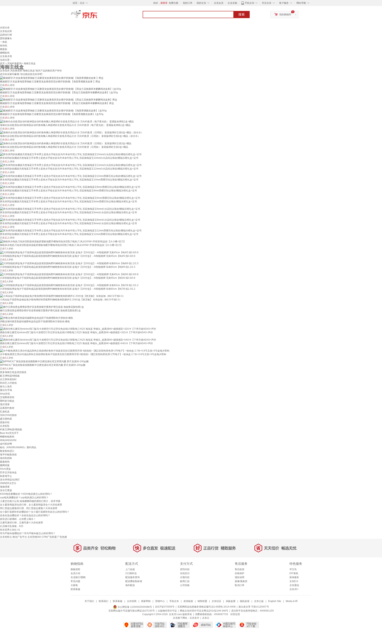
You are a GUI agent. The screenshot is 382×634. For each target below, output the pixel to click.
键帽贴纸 (5, 52)
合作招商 (131, 601)
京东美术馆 (6, 56)
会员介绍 (75, 573)
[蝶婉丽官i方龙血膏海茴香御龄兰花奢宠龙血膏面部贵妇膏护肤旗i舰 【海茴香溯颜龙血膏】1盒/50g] (53, 110)
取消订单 (239, 585)
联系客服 (75, 589)
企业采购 (232, 3)
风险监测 (230, 601)
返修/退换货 (241, 581)
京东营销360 (34, 537)
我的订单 (187, 3)
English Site (274, 601)
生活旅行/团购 (78, 577)
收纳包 (3, 45)
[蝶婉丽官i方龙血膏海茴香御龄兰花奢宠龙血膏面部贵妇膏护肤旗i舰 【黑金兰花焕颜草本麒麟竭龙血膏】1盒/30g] (60, 88)
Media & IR (292, 601)
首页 (2, 63)
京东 (97, 16)
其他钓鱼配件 (14, 63)
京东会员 (218, 3)
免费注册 (173, 3)
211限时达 (131, 573)
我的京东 (201, 3)
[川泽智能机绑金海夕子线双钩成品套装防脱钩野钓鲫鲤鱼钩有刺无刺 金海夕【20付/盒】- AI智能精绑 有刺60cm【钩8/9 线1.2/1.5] (69, 263)
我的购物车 (285, 14)
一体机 (3, 42)
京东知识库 (6, 31)
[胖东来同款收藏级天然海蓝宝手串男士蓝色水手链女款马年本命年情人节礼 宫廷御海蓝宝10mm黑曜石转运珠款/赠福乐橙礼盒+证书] (70, 175)
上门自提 (130, 569)
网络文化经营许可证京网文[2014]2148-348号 (204, 610)
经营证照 (235, 614)
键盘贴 (3, 49)
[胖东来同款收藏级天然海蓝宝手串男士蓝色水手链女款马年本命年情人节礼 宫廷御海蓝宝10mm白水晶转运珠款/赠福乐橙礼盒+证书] (70, 154)
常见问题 (75, 581)
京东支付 (194, 617)
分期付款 (185, 577)
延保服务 (294, 577)
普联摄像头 (6, 38)
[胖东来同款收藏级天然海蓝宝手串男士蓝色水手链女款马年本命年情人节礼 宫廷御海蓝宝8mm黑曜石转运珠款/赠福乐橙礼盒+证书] (70, 186)
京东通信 (294, 585)
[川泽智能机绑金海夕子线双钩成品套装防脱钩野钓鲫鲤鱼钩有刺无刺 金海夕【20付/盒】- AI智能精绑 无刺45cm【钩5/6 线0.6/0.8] (69, 274)
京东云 (205, 617)
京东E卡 (293, 581)
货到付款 (185, 569)
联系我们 (103, 601)
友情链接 (188, 601)
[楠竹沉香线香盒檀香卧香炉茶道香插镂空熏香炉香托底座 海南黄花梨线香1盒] (42, 306)
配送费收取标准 (133, 581)
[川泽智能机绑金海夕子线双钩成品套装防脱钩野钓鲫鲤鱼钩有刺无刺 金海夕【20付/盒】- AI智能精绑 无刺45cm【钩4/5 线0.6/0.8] (69, 252)
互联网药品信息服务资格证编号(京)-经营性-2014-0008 (206, 607)
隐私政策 (244, 601)
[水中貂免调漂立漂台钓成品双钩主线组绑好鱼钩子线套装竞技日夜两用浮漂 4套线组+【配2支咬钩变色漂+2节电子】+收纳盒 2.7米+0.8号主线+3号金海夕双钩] (84, 350)
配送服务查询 (132, 577)
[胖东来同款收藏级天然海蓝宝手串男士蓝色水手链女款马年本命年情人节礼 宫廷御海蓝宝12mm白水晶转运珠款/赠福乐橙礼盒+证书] (70, 165)
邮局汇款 (185, 581)
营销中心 (160, 601)
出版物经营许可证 (167, 610)
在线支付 (185, 573)
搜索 (241, 14)
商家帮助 (146, 601)
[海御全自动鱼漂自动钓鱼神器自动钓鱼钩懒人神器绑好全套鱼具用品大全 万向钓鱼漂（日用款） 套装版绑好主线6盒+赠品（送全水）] (71, 132)
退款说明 (239, 577)
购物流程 (75, 569)
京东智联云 (6, 537)
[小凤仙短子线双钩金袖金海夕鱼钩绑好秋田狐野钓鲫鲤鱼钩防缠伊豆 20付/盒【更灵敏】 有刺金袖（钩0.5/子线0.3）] (62, 296)
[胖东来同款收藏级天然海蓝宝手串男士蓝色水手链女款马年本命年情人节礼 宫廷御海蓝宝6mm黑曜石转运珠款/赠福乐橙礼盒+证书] (70, 197)
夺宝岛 (293, 569)
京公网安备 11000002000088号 (134, 607)
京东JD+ (294, 589)
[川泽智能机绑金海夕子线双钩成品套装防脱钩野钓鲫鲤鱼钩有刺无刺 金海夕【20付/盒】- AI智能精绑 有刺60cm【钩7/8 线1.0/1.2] (69, 285)
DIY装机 (293, 573)
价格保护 (239, 573)
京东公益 (259, 601)
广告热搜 (62, 537)
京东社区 (216, 601)
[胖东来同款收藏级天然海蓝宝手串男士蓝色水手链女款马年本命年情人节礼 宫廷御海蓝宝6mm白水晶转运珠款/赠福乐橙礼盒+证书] (70, 208)
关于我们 (89, 601)
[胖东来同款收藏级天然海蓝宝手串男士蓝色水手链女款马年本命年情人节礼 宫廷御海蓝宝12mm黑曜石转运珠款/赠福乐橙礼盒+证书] (70, 230)
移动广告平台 (20, 537)
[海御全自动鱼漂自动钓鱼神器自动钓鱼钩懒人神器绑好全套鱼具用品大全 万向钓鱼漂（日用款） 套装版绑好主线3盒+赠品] (65, 143)
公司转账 (185, 585)
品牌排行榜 (6, 34)
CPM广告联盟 (49, 537)
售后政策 (239, 569)
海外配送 (130, 585)
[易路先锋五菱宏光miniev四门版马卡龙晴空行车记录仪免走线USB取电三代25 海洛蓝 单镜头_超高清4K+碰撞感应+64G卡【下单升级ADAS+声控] (78, 339)
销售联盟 (202, 601)
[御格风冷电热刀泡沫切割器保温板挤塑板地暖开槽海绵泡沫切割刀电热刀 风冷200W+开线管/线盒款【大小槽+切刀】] (63, 241)
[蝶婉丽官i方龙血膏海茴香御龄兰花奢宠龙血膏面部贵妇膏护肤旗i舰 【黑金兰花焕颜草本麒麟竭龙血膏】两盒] (58, 99)
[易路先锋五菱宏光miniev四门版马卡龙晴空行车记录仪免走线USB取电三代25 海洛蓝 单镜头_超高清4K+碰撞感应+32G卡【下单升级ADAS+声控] (78, 328)
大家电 (74, 585)
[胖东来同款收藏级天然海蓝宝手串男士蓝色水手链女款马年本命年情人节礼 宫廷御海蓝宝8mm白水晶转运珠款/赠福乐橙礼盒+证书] (70, 219)
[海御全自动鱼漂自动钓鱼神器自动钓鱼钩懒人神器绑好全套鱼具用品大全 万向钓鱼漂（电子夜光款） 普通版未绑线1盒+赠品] (67, 121)
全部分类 (5, 27)
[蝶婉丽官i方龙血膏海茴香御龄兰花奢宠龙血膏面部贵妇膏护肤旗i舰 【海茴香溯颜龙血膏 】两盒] (51, 77)
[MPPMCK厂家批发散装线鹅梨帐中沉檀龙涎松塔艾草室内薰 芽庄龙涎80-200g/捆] (44, 361)
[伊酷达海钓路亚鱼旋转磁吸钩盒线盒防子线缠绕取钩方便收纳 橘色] (36, 317)
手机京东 (249, 3)
